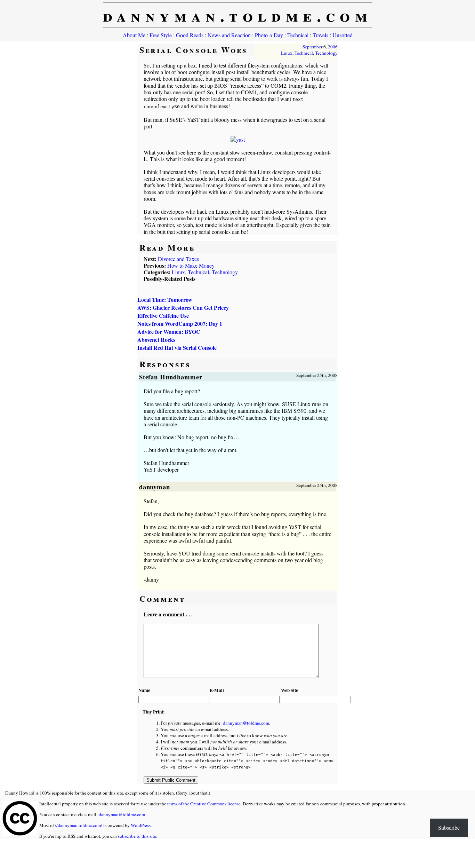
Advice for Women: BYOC (168, 332)
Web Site (289, 690)
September (312, 47)
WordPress (141, 825)
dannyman (154, 486)
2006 (333, 47)
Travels (320, 35)
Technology (326, 53)
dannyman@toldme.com (246, 723)
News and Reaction (229, 35)
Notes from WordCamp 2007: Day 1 (179, 324)
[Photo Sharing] (238, 139)
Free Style (161, 35)
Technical (297, 35)
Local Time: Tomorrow (164, 299)
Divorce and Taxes (178, 258)
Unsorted (342, 35)
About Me (134, 35)
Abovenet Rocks (156, 340)
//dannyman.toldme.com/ (78, 825)
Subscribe (449, 827)
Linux (286, 53)
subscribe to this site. (137, 836)
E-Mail (217, 690)
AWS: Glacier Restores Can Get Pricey (183, 307)
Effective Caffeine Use (163, 315)
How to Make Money (191, 265)
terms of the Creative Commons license (204, 803)
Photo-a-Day (269, 35)
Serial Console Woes (193, 50)
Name (144, 690)
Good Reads (189, 35)
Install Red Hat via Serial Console (177, 348)
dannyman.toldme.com (237, 15)
